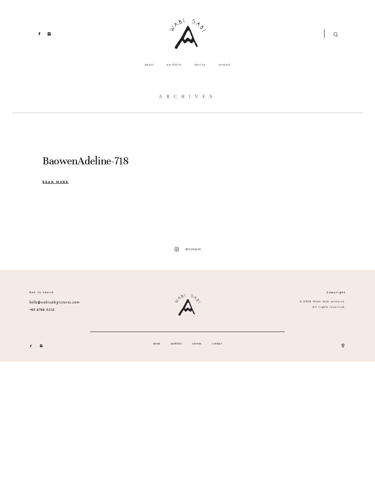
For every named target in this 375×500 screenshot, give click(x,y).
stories (200, 65)
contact (224, 65)
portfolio (174, 65)
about (149, 65)
